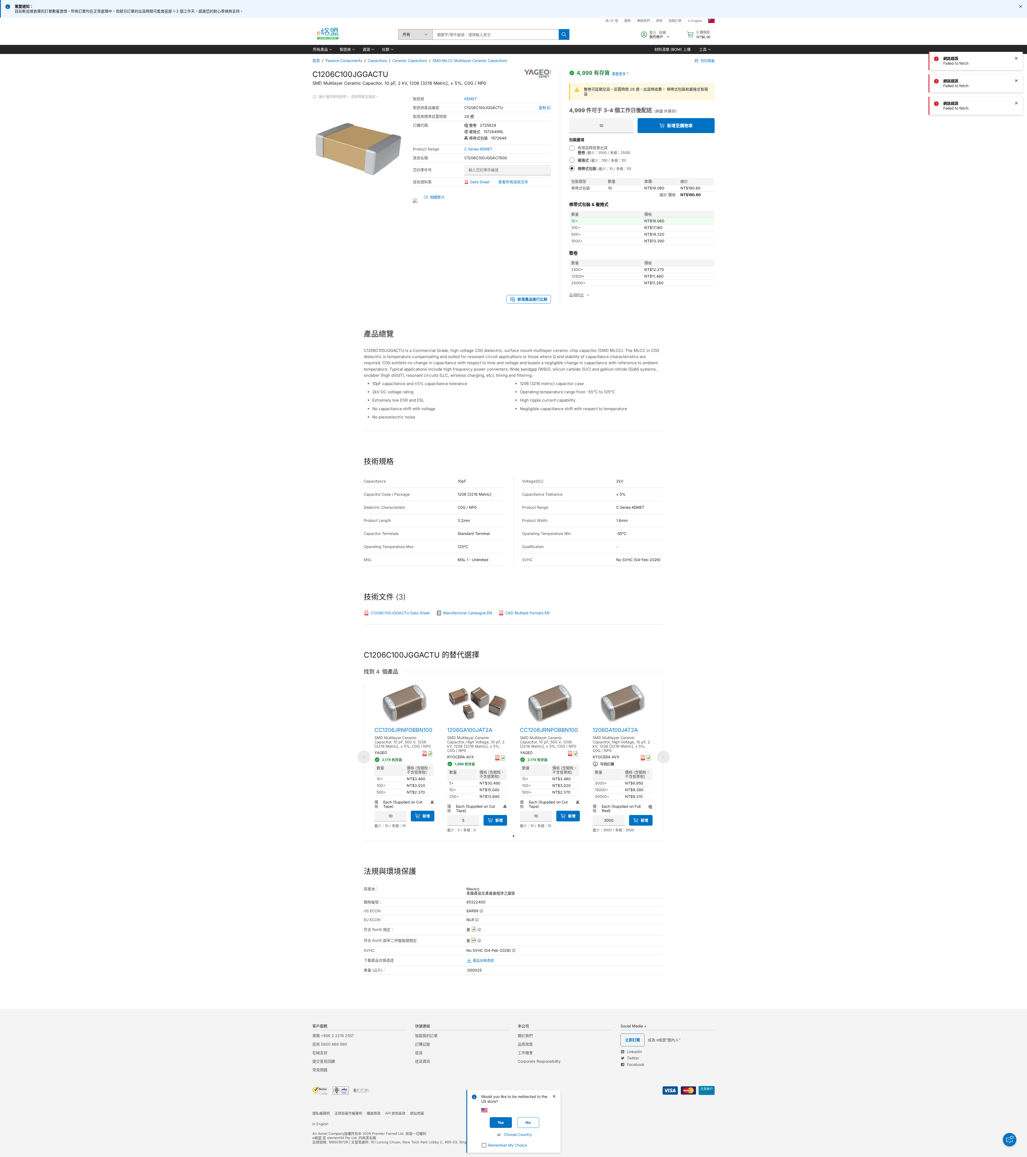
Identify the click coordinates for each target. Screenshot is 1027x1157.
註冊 (662, 32)
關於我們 (525, 1035)
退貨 (419, 1052)
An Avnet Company (328, 1133)
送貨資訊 (422, 1061)
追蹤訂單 (675, 21)
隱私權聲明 (321, 1113)
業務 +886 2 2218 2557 (333, 1035)
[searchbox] (495, 34)
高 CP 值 (612, 21)
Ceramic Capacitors (409, 60)
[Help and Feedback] (1009, 1139)
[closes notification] (1020, 6)
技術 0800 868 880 (329, 1044)
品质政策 (525, 1044)
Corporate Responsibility (539, 1061)
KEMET (470, 99)
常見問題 (319, 1069)
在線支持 (319, 1052)
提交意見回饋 (323, 1061)
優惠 (627, 21)
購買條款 (374, 1113)
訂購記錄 (422, 1044)
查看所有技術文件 (513, 182)
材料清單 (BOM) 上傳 (672, 49)
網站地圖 (417, 1113)
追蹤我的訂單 (426, 1035)
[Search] (564, 34)
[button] (322, 49)
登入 (652, 32)
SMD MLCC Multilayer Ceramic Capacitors (469, 60)
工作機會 (525, 1052)
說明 (659, 21)
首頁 (316, 60)
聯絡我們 (643, 21)
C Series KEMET (478, 149)
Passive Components (343, 60)
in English (695, 21)
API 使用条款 (395, 1113)
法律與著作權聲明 (348, 1113)
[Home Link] (327, 34)
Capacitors (377, 60)
